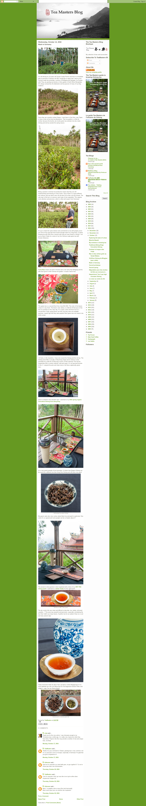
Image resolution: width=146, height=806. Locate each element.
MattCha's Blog (92, 171)
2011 (89, 312)
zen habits (91, 341)
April (91, 293)
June (91, 288)
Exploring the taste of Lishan (98, 238)
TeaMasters (47, 748)
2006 (89, 324)
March (92, 295)
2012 (89, 310)
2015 (89, 302)
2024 (89, 209)
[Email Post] (60, 721)
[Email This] (39, 724)
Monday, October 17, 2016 (50, 743)
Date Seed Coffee (93, 337)
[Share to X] (43, 724)
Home (61, 799)
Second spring (93, 267)
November (93, 233)
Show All (105, 193)
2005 (89, 326)
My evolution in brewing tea (97, 242)
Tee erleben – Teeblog (94, 185)
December (93, 230)
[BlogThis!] (41, 724)
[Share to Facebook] (45, 724)
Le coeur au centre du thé (97, 279)
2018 (89, 223)
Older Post (80, 799)
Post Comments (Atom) (53, 802)
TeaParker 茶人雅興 (94, 178)
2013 (89, 307)
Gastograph (91, 339)
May (91, 291)
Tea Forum (91, 335)
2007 (89, 322)
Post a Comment (43, 796)
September (93, 281)
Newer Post (41, 799)
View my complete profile (94, 72)
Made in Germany (94, 263)
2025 (89, 207)
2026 (89, 204)
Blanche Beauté (94, 240)
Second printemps (94, 265)
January (92, 300)
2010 (89, 314)
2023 (89, 211)
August (92, 283)
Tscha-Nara (41, 269)
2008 (89, 319)
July (91, 286)
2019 (89, 221)
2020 (89, 218)
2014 (89, 305)
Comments (91, 63)
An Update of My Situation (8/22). (97, 160)
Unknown (47, 762)
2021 (89, 216)
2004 (89, 329)
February (92, 298)
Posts (90, 60)
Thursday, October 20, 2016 (51, 769)
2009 (89, 317)
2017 (89, 226)
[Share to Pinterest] (47, 724)
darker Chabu (60, 588)
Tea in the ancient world (95, 164)
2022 (89, 214)
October (92, 235)
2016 (89, 228)
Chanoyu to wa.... (93, 158)
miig (45, 733)
